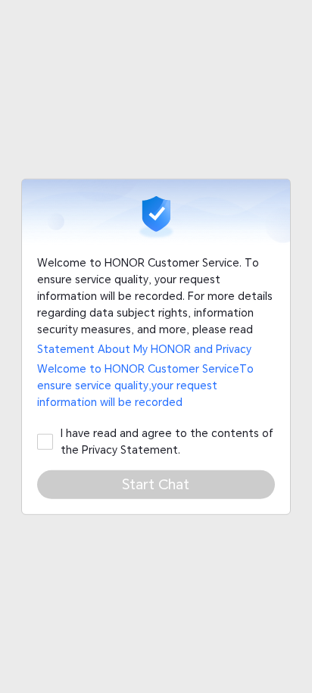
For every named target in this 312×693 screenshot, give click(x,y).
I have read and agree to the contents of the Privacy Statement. (167, 441)
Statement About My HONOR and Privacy (144, 348)
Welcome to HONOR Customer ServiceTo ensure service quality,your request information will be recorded (145, 385)
